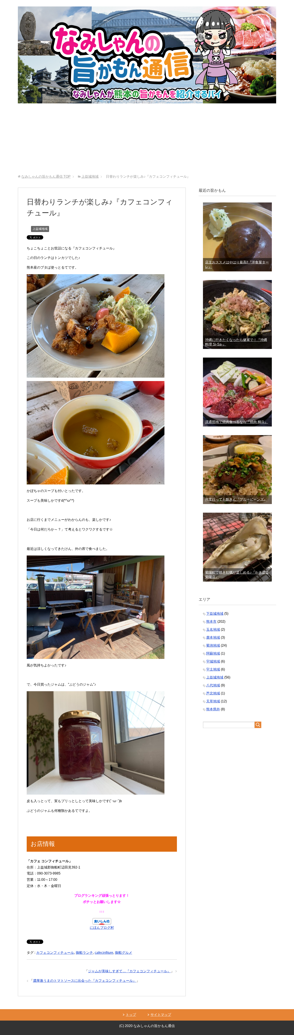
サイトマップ (160, 1014)
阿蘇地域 (213, 653)
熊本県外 (213, 709)
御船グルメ (123, 952)
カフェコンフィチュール (55, 952)
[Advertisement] (147, 142)
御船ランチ (84, 952)
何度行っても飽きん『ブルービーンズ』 (236, 499)
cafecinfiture (104, 952)
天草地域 (213, 701)
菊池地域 (213, 645)
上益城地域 (40, 228)
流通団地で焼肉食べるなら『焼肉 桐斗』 (236, 422)
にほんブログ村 (102, 927)
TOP (46, 176)
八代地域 (213, 685)
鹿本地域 (213, 637)
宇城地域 (213, 661)
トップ (131, 1014)
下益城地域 (214, 613)
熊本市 (211, 621)
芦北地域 (213, 693)
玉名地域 (213, 629)
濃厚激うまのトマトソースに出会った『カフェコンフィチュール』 (84, 980)
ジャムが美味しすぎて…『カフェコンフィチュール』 (129, 971)
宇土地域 (213, 669)
